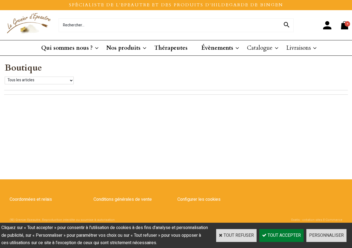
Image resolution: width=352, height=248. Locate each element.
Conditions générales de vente (123, 199)
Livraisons (298, 48)
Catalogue (260, 48)
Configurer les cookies (199, 199)
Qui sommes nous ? (67, 48)
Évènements (217, 48)
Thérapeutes (171, 48)
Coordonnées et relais (31, 199)
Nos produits (123, 48)
